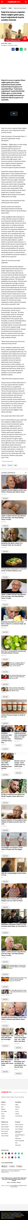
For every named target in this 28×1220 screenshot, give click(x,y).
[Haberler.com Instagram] (12, 1153)
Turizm (17, 1111)
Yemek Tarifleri (4, 1135)
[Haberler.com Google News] (2, 1153)
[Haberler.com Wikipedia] (6, 1157)
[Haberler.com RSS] (2, 1157)
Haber (8, 1182)
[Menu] (2, 2)
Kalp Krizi (4, 465)
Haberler (3, 1102)
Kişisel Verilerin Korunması (19, 1132)
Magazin (3, 1109)
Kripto (2, 1113)
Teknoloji (17, 1107)
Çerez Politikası (19, 1129)
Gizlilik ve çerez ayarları (6, 1185)
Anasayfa (3, 8)
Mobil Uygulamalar (19, 1140)
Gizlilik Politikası (19, 1126)
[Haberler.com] (6, 1092)
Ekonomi (3, 1104)
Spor (2, 1107)
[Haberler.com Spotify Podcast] (22, 1153)
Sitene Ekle (18, 1145)
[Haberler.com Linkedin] (15, 1153)
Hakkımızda (3, 1097)
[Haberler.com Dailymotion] (19, 1157)
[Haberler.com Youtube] (9, 1157)
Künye (16, 1097)
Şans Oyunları (4, 1131)
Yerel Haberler (18, 1116)
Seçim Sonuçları (5, 1129)
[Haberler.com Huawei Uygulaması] (19, 1166)
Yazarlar (17, 1113)
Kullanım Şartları (19, 1124)
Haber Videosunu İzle (13, 40)
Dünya (2, 1118)
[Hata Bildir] (14, 1185)
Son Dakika (4, 1111)
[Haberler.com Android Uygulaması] (12, 1166)
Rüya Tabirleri (4, 1133)
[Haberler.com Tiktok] (12, 1157)
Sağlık (10, 8)
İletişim (12, 1097)
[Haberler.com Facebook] (6, 1153)
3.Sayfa (3, 1116)
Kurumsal (17, 1122)
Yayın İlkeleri (21, 1097)
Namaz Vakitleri (5, 1126)
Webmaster (18, 1138)
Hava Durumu (4, 1124)
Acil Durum (10, 465)
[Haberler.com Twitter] (9, 1153)
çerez (7, 1214)
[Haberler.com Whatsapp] (19, 1153)
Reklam (8, 1097)
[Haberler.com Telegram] (15, 1157)
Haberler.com (4, 1122)
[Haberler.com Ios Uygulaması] (4, 1166)
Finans (16, 1109)
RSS (16, 1143)
